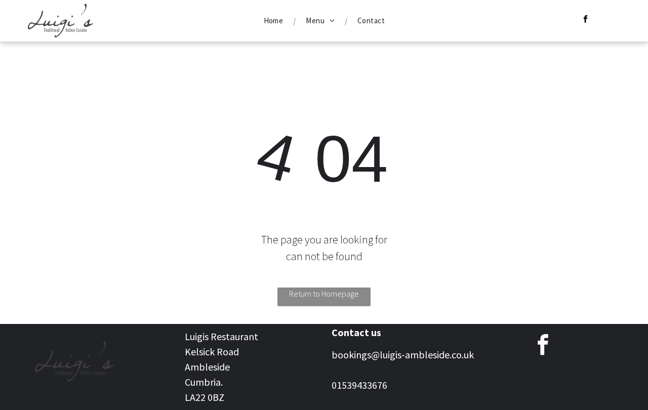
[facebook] (585, 20)
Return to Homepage (324, 294)
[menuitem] (275, 21)
